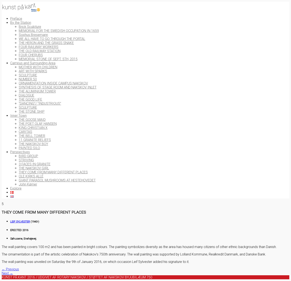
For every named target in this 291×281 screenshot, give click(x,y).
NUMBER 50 (28, 79)
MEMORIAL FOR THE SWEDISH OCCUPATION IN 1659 (59, 31)
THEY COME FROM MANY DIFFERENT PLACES (53, 172)
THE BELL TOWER (32, 136)
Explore (16, 188)
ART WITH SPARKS (33, 71)
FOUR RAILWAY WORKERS (38, 47)
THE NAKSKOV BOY (33, 144)
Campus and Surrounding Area (32, 63)
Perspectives (20, 152)
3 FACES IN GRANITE (34, 164)
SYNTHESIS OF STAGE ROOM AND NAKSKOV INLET (58, 87)
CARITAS (25, 132)
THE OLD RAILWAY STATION (40, 51)
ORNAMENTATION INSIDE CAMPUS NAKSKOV (53, 83)
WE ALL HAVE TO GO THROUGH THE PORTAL (52, 39)
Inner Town (18, 116)
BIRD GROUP (28, 156)
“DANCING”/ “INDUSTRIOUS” (40, 103)
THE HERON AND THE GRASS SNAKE (46, 43)
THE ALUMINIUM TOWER (37, 91)
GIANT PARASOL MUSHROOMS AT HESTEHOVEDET (57, 180)
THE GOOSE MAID (32, 120)
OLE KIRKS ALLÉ (31, 176)
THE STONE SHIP (32, 112)
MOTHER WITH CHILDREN (38, 67)
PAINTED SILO (29, 148)
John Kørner (28, 184)
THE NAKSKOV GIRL (34, 168)
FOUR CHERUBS (31, 55)
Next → (7, 273)
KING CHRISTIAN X (33, 128)
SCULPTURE (28, 75)
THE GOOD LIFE (30, 99)
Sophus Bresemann (33, 35)
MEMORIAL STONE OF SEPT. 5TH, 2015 (48, 59)
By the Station (20, 23)
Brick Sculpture (30, 27)
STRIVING (26, 160)
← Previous (10, 269)
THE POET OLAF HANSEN (38, 124)
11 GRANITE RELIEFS (35, 140)
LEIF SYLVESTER (20, 221)
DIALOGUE (26, 95)
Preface (16, 19)
